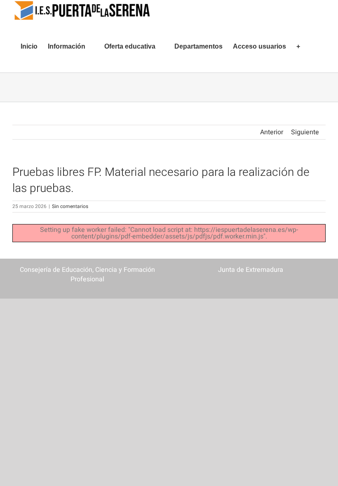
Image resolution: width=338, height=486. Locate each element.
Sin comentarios (70, 206)
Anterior (271, 132)
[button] (312, 46)
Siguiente (305, 132)
